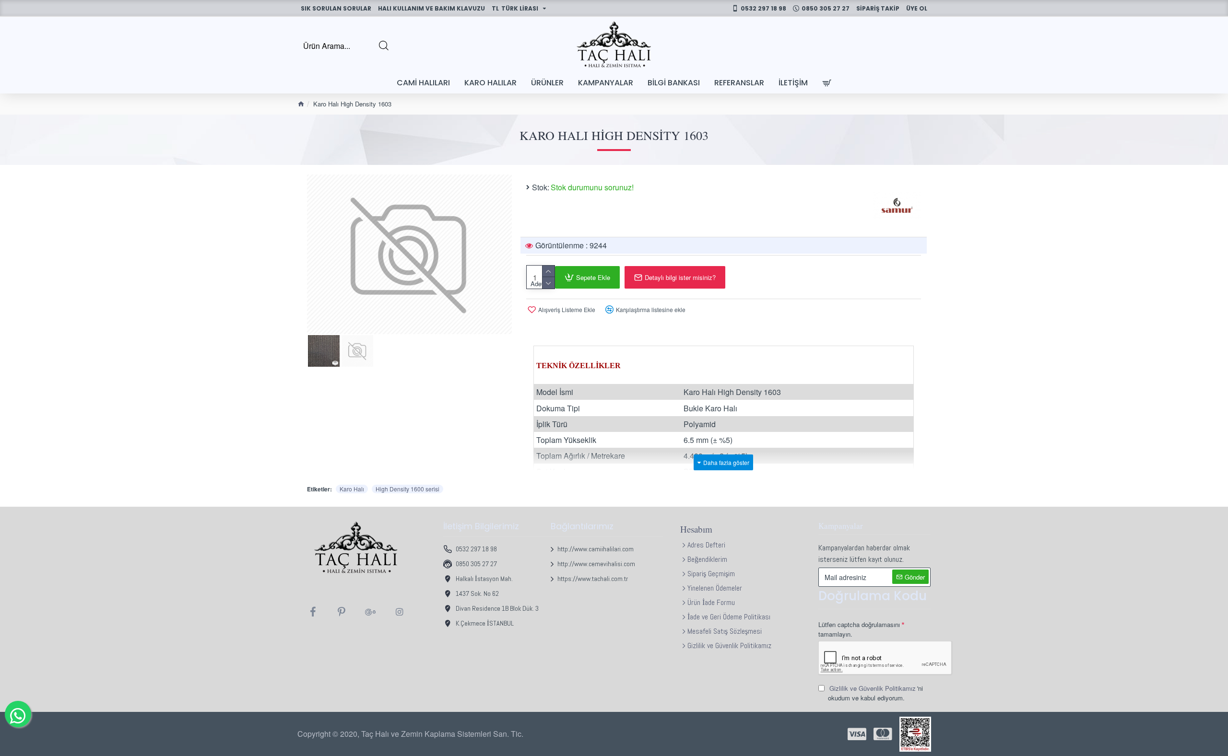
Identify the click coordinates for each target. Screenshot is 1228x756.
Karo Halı (352, 489)
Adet (537, 283)
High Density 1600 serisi (407, 489)
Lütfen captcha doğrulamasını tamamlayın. (859, 629)
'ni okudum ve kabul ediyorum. (875, 693)
